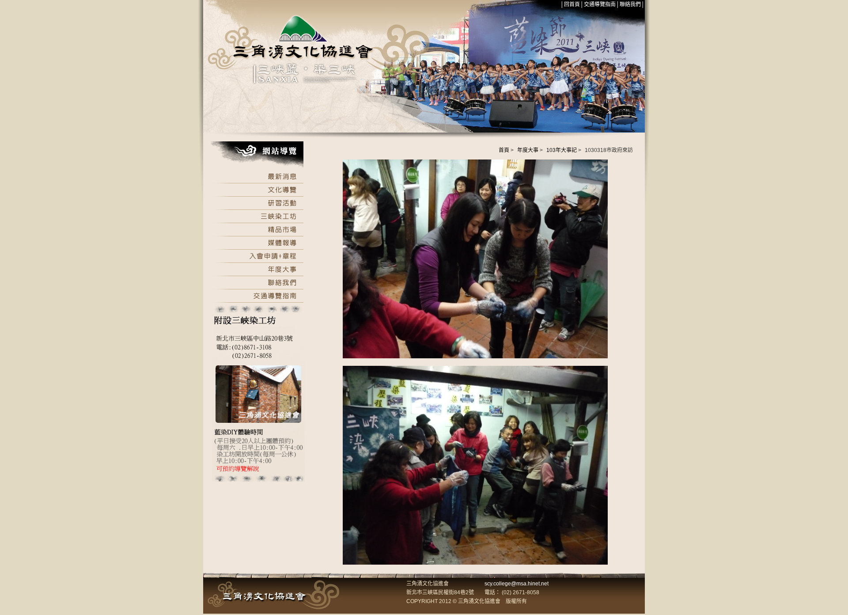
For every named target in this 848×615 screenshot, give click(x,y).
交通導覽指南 (600, 4)
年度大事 (527, 150)
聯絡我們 (630, 4)
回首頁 (572, 4)
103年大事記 (561, 150)
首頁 (504, 150)
